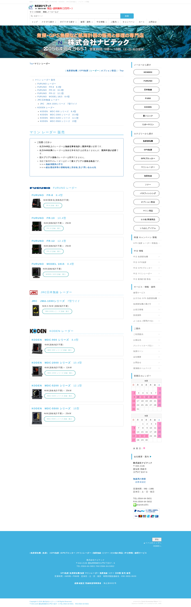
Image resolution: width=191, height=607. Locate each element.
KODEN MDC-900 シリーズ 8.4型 (58, 111)
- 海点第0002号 (95, 583)
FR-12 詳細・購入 (54, 251)
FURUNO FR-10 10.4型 (50, 90)
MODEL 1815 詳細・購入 (56, 274)
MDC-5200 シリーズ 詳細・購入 (60, 396)
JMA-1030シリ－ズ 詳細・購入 (57, 311)
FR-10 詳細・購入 (54, 228)
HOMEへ (157, 546)
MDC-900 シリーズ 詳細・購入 (60, 350)
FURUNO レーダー (46, 84)
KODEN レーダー (46, 107)
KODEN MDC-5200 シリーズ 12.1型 (59, 118)
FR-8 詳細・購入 (52, 205)
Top (31, 63)
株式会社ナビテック (50, 601)
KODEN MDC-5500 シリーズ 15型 (58, 121)
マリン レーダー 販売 (45, 80)
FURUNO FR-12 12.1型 (50, 93)
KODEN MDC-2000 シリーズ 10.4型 (59, 115)
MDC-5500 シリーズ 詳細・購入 (59, 419)
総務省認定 (140, 482)
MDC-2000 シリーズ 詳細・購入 (60, 373)
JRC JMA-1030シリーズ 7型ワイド (58, 104)
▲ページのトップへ (152, 543)
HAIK (159, 603)
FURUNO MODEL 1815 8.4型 (53, 96)
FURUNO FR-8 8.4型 (49, 87)
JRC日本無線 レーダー (48, 100)
